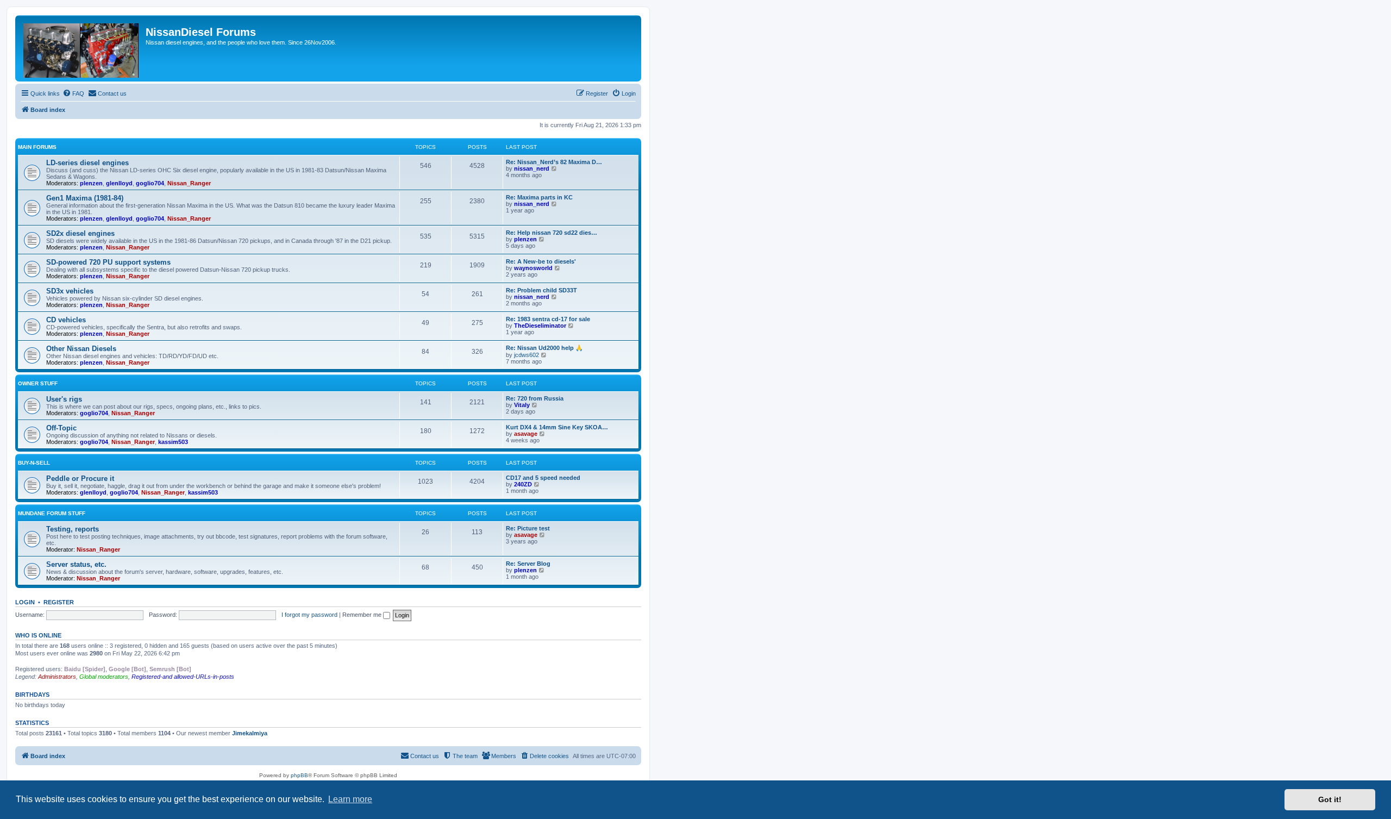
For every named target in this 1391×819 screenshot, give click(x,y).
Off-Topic (61, 428)
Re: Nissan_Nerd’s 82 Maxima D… (554, 162)
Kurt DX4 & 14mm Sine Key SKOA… (557, 427)
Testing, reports (72, 529)
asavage (525, 433)
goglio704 (150, 183)
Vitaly (522, 405)
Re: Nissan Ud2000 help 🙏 (544, 348)
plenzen (91, 183)
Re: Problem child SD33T (541, 290)
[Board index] (82, 48)
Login (25, 602)
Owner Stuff (38, 383)
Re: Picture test (528, 528)
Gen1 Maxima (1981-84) (84, 198)
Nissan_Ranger (189, 183)
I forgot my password (309, 614)
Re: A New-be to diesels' (541, 261)
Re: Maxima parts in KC (539, 197)
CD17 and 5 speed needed (543, 477)
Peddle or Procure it (80, 478)
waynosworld (533, 268)
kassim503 (173, 442)
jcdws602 (526, 355)
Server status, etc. (76, 564)
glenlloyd (119, 183)
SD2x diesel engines (80, 233)
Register (58, 602)
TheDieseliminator (540, 325)
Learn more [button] (350, 799)
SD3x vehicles (69, 291)
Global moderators (103, 676)
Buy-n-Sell (34, 463)
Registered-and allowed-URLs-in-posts (182, 676)
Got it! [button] (1330, 799)
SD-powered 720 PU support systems (108, 262)
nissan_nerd (531, 168)
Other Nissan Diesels (81, 349)
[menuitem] (73, 93)
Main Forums (37, 147)
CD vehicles (66, 320)
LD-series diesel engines (87, 163)
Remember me (362, 614)
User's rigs (64, 399)
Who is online (38, 635)
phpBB (299, 775)
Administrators (57, 676)
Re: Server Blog (528, 563)
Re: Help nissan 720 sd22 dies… (551, 232)
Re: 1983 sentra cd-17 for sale (548, 319)
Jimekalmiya (249, 733)
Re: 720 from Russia (534, 398)
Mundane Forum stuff (51, 513)
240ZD (523, 484)
